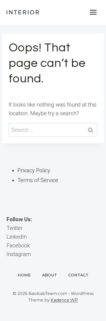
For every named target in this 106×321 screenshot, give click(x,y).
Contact (78, 275)
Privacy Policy (33, 170)
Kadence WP (64, 300)
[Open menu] (93, 12)
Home (24, 275)
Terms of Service (37, 180)
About (49, 275)
